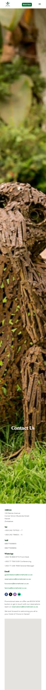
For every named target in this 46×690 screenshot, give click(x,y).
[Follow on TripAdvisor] (19, 594)
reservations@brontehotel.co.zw (18, 579)
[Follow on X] (10, 594)
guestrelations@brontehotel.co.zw (19, 575)
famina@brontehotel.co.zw (16, 588)
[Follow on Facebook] (6, 594)
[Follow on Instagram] (15, 594)
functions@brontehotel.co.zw (17, 584)
